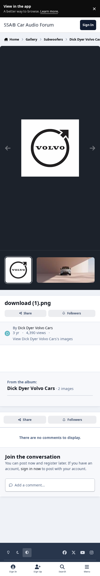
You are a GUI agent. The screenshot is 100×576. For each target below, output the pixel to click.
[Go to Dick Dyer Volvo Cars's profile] (7, 333)
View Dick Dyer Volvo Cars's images (43, 338)
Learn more (10, 8)
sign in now (31, 468)
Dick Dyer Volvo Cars (35, 327)
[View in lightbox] (50, 148)
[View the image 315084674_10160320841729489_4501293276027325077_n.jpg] (66, 270)
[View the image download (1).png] (18, 270)
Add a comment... (29, 485)
